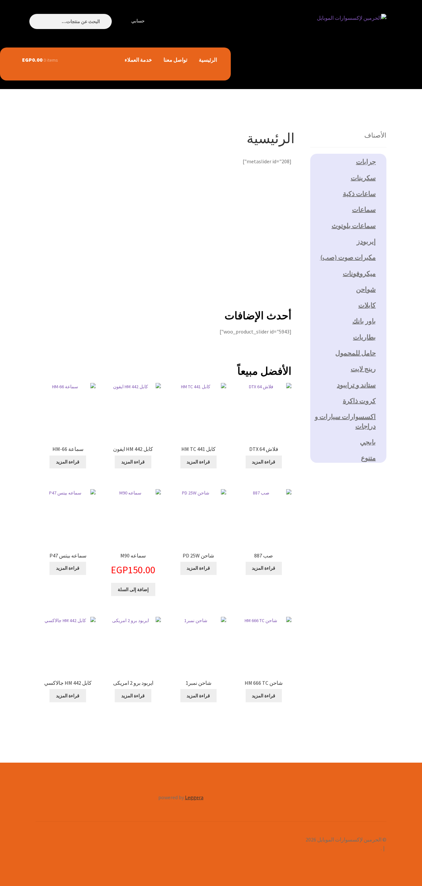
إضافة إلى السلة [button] (133, 589)
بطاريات (364, 337)
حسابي (138, 21)
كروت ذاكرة (359, 400)
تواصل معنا (175, 59)
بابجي (368, 442)
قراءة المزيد (263, 462)
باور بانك (364, 321)
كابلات (367, 305)
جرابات (366, 161)
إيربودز (366, 241)
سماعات (364, 209)
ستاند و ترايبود (356, 385)
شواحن (366, 289)
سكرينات (363, 178)
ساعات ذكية (359, 193)
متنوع (368, 458)
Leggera (194, 797)
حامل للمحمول (355, 353)
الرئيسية (208, 59)
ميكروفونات (359, 273)
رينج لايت (363, 368)
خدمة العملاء (138, 59)
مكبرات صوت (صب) (348, 257)
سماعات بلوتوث (354, 225)
